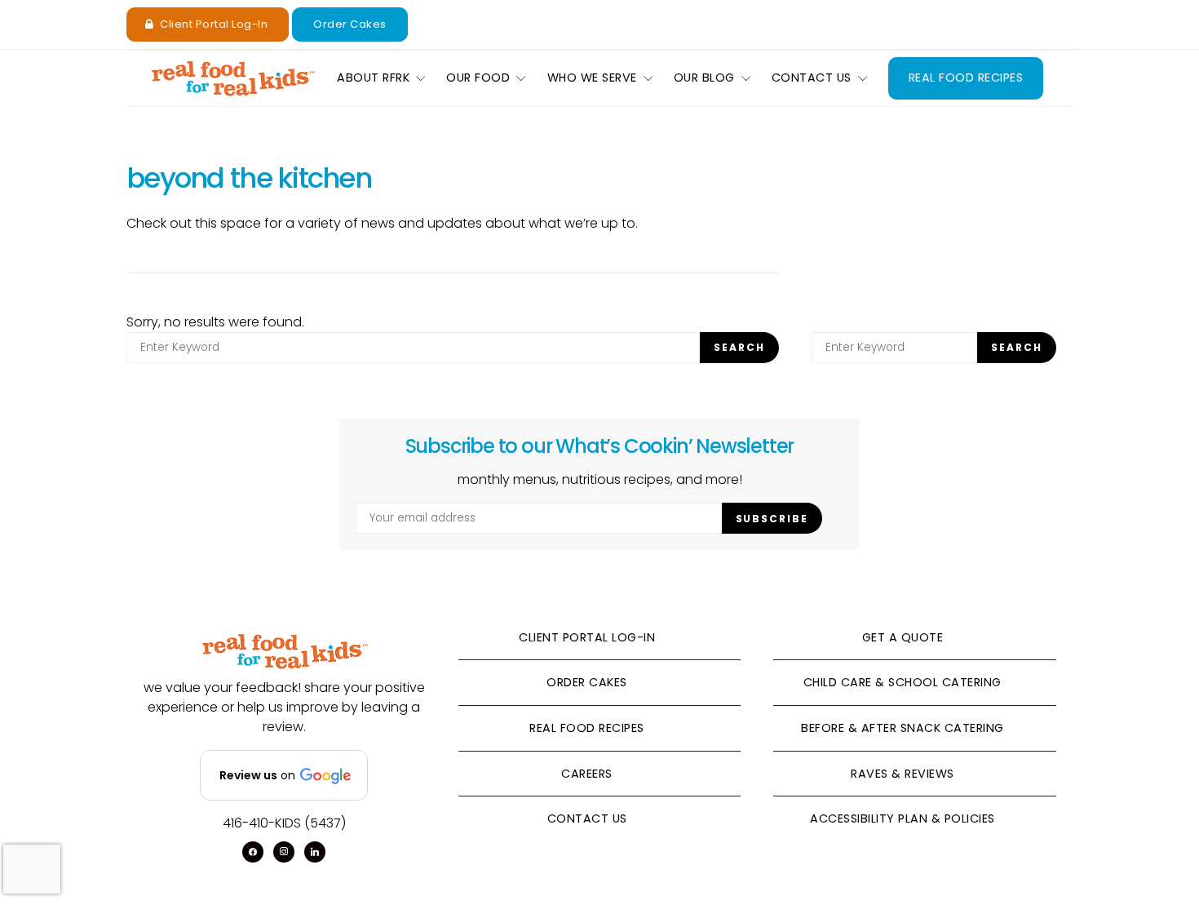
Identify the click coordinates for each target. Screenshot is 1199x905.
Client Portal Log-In (214, 24)
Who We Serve (592, 77)
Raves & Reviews (902, 773)
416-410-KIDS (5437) (284, 823)
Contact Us (812, 77)
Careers (587, 773)
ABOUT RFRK (373, 77)
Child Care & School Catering (902, 682)
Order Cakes (350, 24)
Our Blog (704, 77)
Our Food (478, 77)
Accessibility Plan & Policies (902, 818)
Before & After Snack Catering (902, 728)
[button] (284, 775)
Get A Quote (903, 637)
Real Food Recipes (966, 77)
